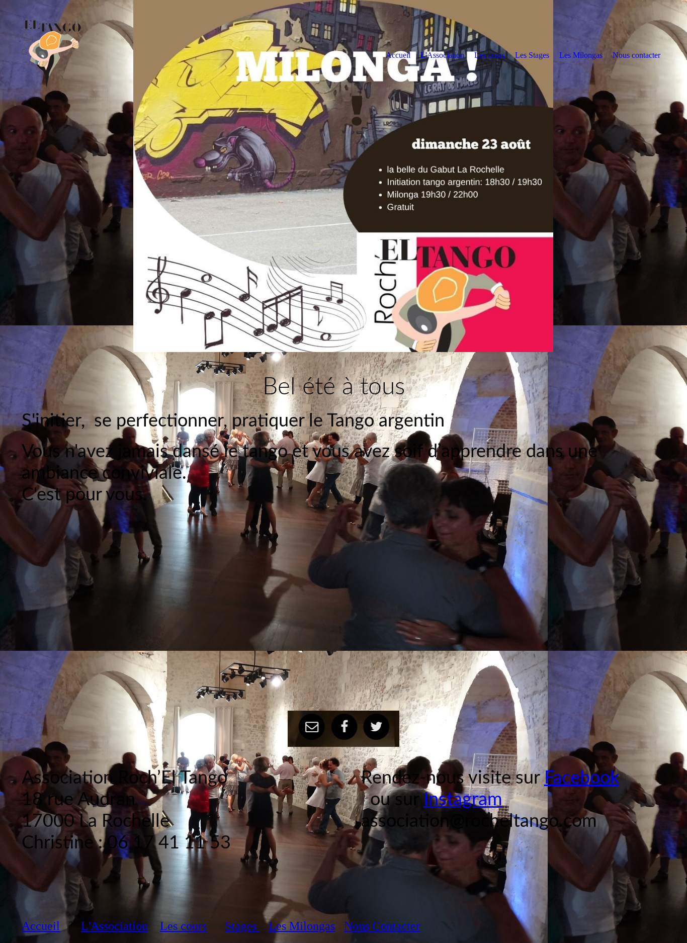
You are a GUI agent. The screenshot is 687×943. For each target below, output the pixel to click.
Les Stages (532, 55)
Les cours (489, 55)
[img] (105, 55)
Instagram (462, 800)
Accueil (398, 55)
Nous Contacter (382, 925)
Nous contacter (636, 55)
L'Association (442, 55)
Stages (242, 925)
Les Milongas (581, 55)
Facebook (581, 778)
